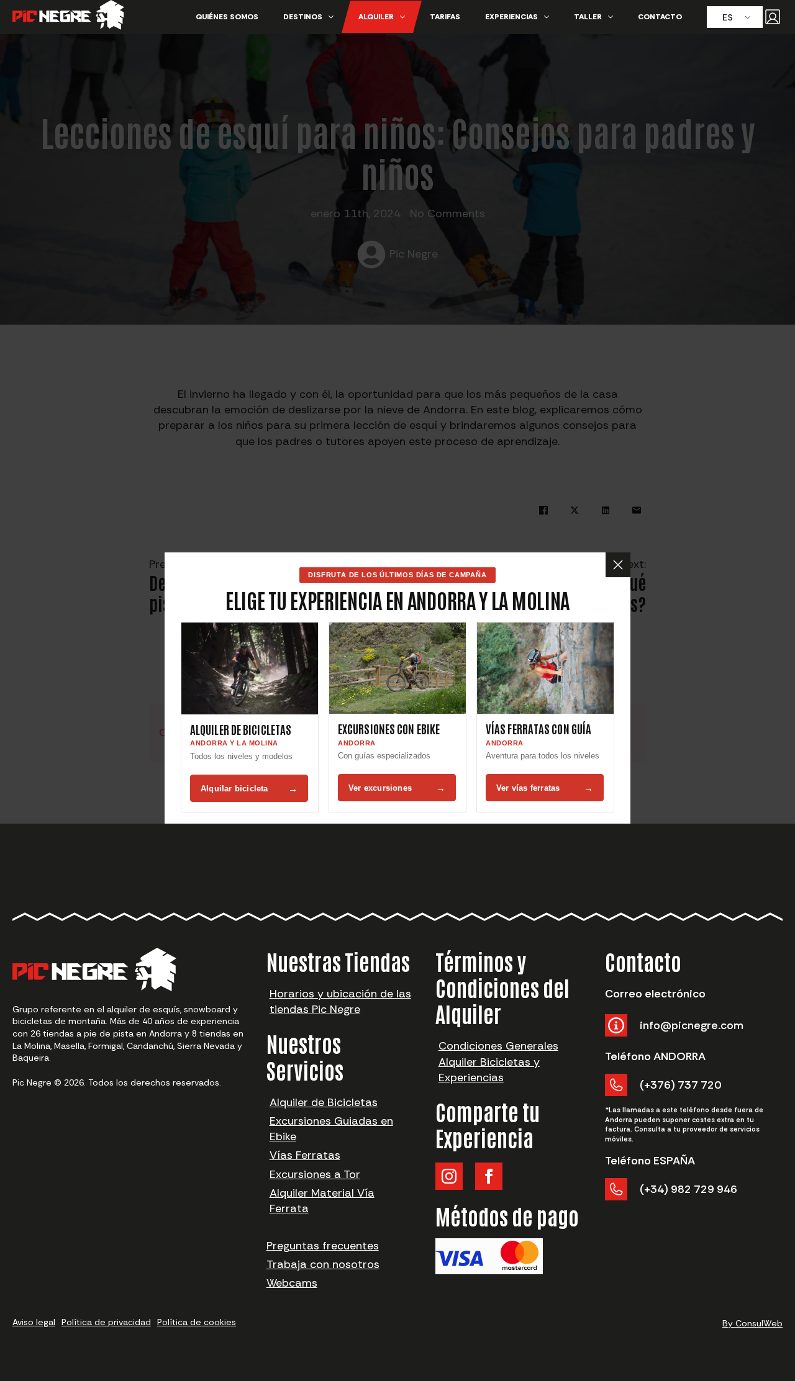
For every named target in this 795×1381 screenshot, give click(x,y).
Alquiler (376, 17)
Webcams (291, 1282)
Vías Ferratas (305, 1155)
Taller (588, 17)
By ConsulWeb (752, 1323)
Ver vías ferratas (544, 788)
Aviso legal (33, 1322)
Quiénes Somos (227, 17)
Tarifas (445, 17)
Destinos (302, 17)
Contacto (660, 17)
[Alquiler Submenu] (405, 17)
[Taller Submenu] (613, 17)
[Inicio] (68, 17)
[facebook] (488, 1176)
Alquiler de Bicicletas (324, 1102)
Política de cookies (196, 1322)
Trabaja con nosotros (322, 1264)
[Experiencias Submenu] (549, 17)
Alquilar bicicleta (249, 788)
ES (727, 17)
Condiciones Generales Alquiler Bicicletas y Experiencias (498, 1061)
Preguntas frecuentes (322, 1245)
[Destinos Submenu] (334, 17)
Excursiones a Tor (315, 1174)
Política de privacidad (106, 1322)
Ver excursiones (396, 788)
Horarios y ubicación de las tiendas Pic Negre (340, 1001)
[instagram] (449, 1176)
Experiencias (511, 17)
